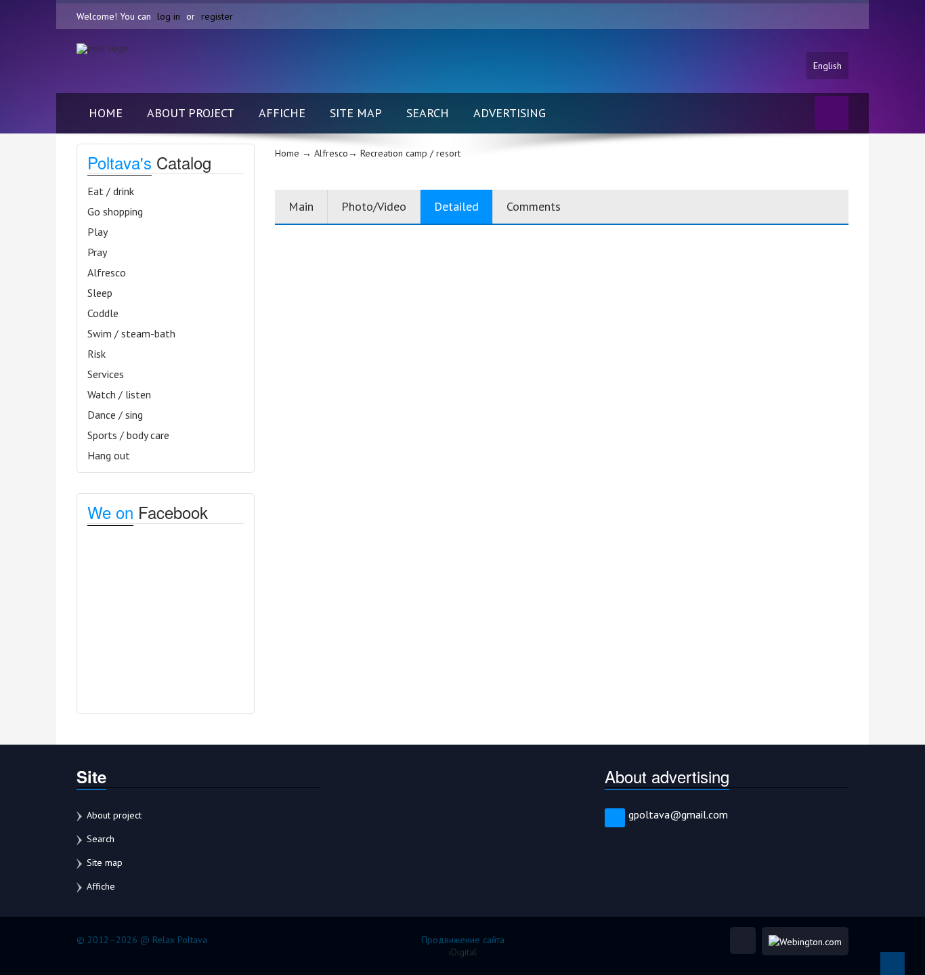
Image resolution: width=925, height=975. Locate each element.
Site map (356, 113)
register (217, 16)
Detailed (456, 206)
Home (106, 113)
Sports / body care (128, 435)
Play (97, 231)
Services (105, 374)
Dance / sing (115, 414)
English (827, 66)
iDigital (463, 952)
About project (190, 113)
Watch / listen (119, 394)
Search (427, 113)
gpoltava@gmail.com (678, 814)
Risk (96, 353)
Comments (534, 206)
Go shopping (115, 211)
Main (301, 206)
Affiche (282, 113)
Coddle (103, 313)
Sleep (99, 292)
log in (168, 16)
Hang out (108, 455)
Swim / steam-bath (131, 333)
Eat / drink (110, 191)
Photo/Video (373, 206)
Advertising (509, 113)
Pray (97, 252)
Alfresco (106, 272)
